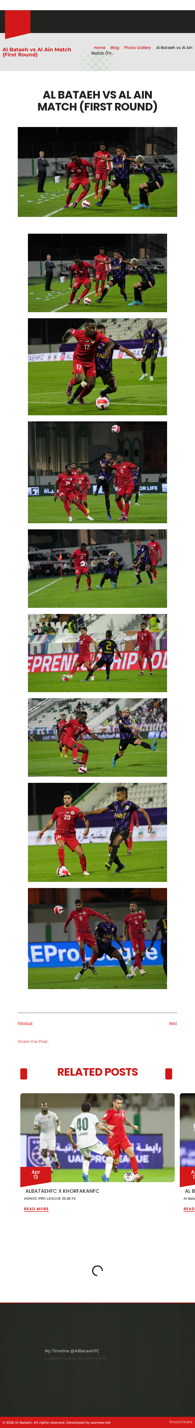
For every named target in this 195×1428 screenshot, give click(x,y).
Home (99, 47)
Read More (36, 1209)
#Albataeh (35, 5)
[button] (59, 1041)
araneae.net (100, 1422)
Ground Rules (180, 1421)
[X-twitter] (20, 5)
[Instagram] (7, 5)
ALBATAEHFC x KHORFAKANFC (62, 1191)
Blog (114, 47)
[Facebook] (14, 5)
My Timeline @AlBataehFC (72, 1350)
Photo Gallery (137, 47)
